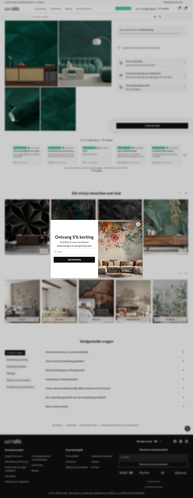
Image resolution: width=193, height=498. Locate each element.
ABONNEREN (74, 259)
